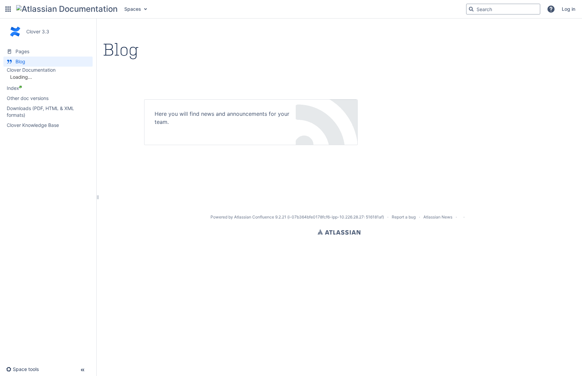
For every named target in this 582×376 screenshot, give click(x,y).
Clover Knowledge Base (33, 125)
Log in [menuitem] (568, 9)
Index (13, 88)
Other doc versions (27, 98)
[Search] (471, 9)
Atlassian (339, 232)
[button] (8, 9)
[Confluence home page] (67, 9)
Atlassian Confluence (254, 216)
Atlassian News (437, 216)
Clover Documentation (31, 70)
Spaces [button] (132, 9)
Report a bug (404, 216)
